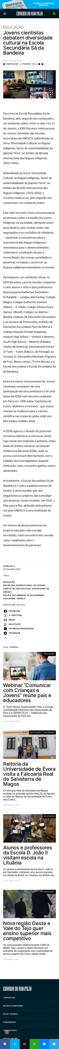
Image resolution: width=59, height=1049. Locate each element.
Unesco (21, 598)
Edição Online (10, 1038)
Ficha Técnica (10, 1014)
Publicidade (9, 1022)
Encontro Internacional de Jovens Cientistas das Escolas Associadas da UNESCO (26, 588)
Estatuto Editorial (13, 1006)
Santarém (9, 598)
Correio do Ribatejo (30, 13)
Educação (13, 27)
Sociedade (49, 732)
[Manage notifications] (6, 1032)
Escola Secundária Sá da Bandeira (23, 595)
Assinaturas (10, 1030)
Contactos (9, 997)
